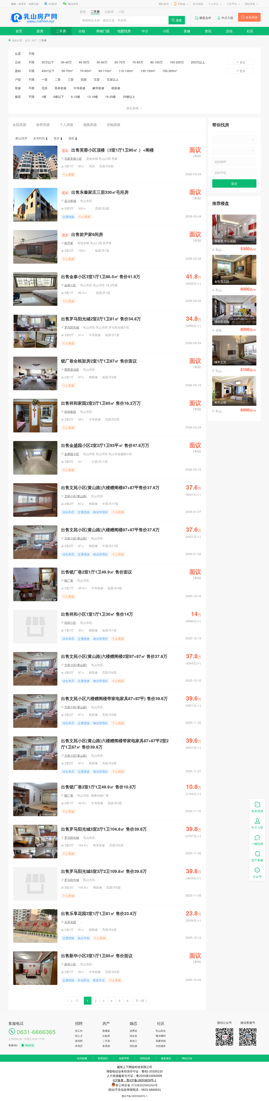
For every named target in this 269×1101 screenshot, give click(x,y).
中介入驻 (227, 18)
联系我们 (103, 1058)
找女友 (133, 1035)
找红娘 (133, 1045)
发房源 (106, 1045)
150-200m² (169, 71)
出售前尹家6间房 (82, 234)
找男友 (133, 1030)
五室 (97, 79)
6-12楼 (75, 96)
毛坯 (44, 88)
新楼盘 (106, 1030)
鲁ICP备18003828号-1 (135, 1096)
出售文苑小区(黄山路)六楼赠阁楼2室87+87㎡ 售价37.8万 (114, 656)
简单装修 (60, 88)
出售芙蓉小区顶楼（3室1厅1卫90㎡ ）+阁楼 (108, 150)
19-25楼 (110, 96)
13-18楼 (92, 96)
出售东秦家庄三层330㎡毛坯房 (95, 192)
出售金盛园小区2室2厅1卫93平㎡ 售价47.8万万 (105, 445)
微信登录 (73, 3)
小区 (166, 31)
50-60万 (102, 62)
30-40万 (66, 62)
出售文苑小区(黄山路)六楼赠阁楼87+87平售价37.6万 (110, 487)
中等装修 (79, 88)
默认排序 (21, 138)
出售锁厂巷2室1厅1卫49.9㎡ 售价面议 (96, 572)
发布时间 (39, 138)
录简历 (79, 1045)
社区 (250, 31)
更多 (242, 62)
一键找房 (257, 844)
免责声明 (124, 1058)
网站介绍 (187, 1058)
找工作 (79, 1030)
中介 (145, 31)
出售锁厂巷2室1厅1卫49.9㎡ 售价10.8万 (98, 787)
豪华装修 (98, 88)
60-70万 (120, 62)
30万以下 (48, 62)
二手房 (61, 31)
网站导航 (250, 3)
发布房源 (251, 17)
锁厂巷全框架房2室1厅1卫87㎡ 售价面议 (99, 361)
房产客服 (257, 860)
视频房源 (90, 124)
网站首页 (164, 3)
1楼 (44, 96)
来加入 (133, 1040)
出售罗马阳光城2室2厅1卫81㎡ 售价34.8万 (101, 319)
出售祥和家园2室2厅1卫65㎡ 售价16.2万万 (101, 403)
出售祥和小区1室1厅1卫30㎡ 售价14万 (97, 614)
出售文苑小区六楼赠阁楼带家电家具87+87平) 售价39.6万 (114, 698)
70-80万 (137, 62)
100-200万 (177, 62)
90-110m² (105, 71)
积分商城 (198, 3)
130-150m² (148, 71)
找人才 (79, 1035)
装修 (187, 31)
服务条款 (166, 1058)
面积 (71, 138)
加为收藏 (82, 1058)
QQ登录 (52, 3)
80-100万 (156, 62)
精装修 (115, 88)
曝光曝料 (161, 1035)
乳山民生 (161, 1030)
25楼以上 (129, 96)
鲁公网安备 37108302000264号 (137, 1085)
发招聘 (79, 1040)
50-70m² (67, 71)
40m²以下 (48, 71)
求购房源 (113, 124)
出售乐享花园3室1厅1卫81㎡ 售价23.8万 (99, 913)
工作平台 (232, 3)
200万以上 (198, 62)
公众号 (257, 876)
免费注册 (34, 3)
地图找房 (124, 31)
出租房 (106, 1035)
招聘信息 (145, 1058)
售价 (57, 138)
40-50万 (84, 62)
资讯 (208, 31)
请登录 (22, 3)
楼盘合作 (205, 18)
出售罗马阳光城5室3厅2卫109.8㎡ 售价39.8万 (104, 871)
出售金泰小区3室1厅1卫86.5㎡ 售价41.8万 (100, 276)
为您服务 (161, 1045)
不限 (31, 53)
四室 (84, 79)
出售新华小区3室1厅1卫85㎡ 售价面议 (97, 955)
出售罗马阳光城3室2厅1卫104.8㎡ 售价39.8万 (104, 829)
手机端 (181, 3)
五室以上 (113, 79)
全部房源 (19, 124)
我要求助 (161, 1040)
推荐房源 (43, 124)
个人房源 (66, 124)
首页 (19, 31)
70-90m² (85, 71)
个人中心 (213, 3)
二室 (58, 79)
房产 (34, 40)
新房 (40, 31)
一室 (44, 79)
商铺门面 (103, 31)
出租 (82, 31)
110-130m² (126, 71)
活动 (229, 31)
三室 (71, 79)
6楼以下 (58, 96)
